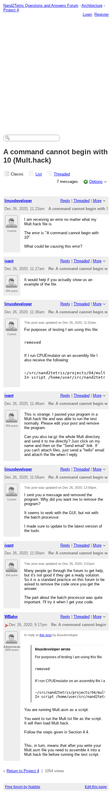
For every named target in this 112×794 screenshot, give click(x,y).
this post (45, 635)
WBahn (11, 616)
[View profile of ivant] (11, 284)
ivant (8, 261)
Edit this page (96, 787)
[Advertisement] (56, 70)
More (97, 200)
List (39, 174)
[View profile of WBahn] (11, 640)
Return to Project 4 (23, 771)
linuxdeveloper (18, 200)
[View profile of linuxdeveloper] (11, 224)
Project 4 (11, 10)
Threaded (62, 174)
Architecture (92, 5)
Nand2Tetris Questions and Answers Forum (40, 5)
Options (96, 181)
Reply (65, 200)
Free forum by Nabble (22, 787)
